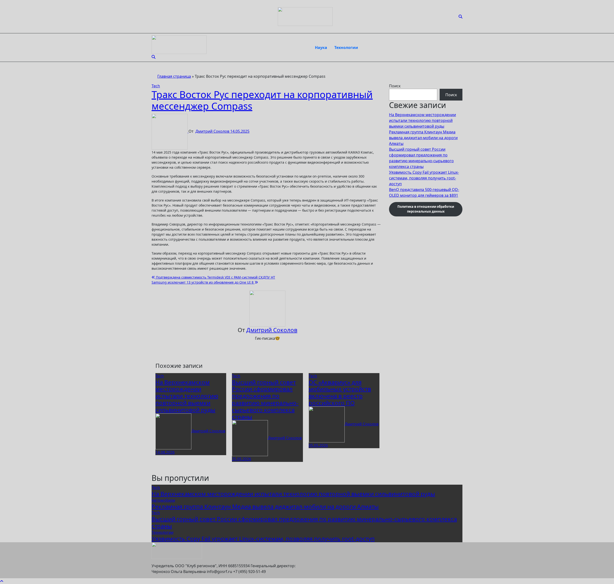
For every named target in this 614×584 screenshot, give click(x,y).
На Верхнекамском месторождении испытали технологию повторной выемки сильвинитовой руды (186, 396)
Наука (321, 47)
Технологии (346, 47)
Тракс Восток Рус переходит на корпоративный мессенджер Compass (262, 100)
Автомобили (163, 500)
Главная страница (174, 76)
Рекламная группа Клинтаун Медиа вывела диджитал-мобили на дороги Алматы (423, 137)
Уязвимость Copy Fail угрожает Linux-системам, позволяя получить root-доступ (424, 178)
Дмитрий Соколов (212, 131)
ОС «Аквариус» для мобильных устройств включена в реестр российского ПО (340, 392)
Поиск (395, 86)
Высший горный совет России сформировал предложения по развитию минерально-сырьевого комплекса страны (265, 399)
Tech (156, 86)
